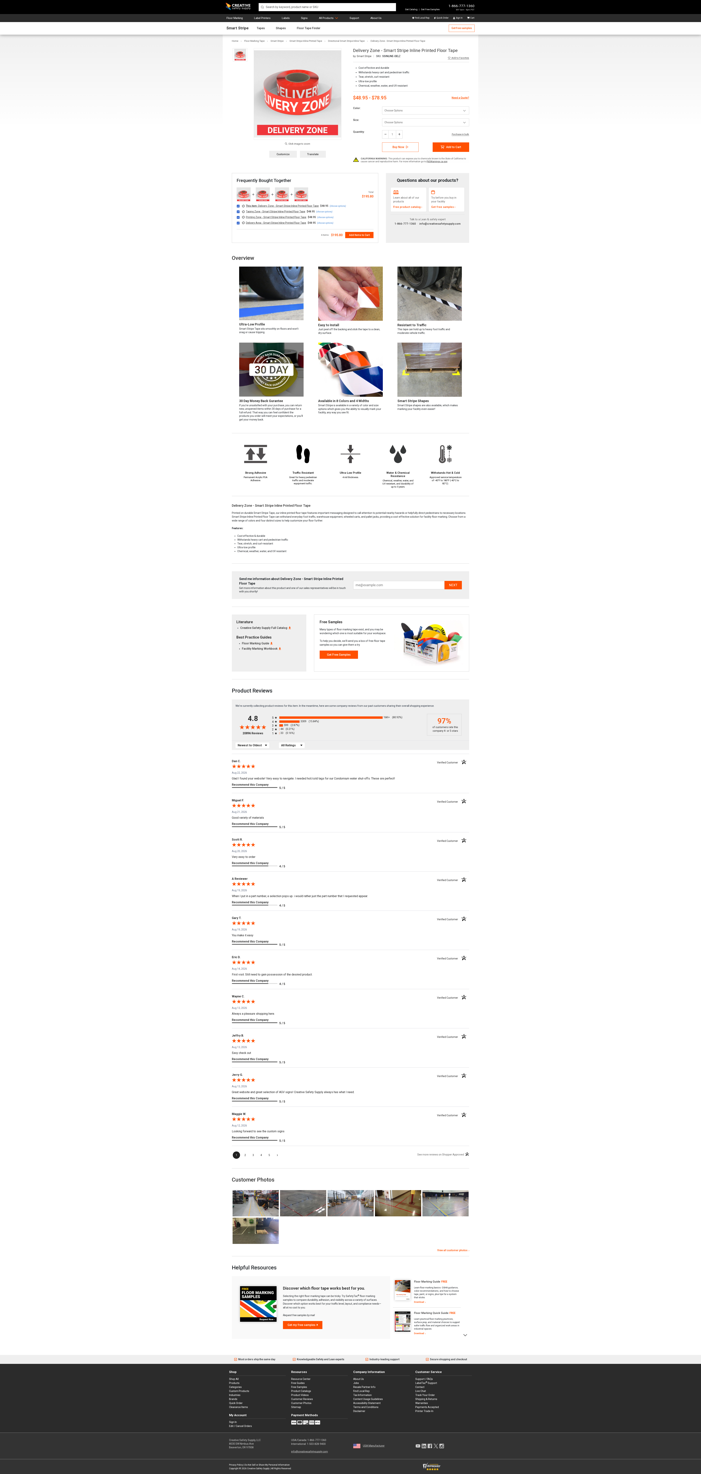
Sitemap (296, 1407)
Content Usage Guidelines (368, 1399)
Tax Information (362, 1395)
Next (465, 1335)
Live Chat (420, 1391)
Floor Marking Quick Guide (431, 1313)
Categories (235, 1387)
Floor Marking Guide (255, 643)
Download (419, 1302)
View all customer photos (452, 1250)
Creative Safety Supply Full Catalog (263, 628)
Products (234, 1383)
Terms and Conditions (365, 1407)
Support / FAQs (424, 1379)
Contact (419, 1387)
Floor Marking (235, 18)
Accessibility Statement (367, 1403)
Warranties (421, 1403)
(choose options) (338, 206)
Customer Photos (301, 1403)
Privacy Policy (236, 1465)
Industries (234, 1395)
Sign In (459, 18)
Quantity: (359, 131)
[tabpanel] (427, 1292)
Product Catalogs (301, 1391)
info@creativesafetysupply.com (440, 223)
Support (354, 18)
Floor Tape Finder (308, 28)
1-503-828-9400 (316, 1443)
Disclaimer (359, 1411)
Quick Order (442, 18)
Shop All (234, 1379)
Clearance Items (238, 1407)
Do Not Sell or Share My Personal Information (267, 1465)
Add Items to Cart (359, 235)
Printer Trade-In (424, 1411)
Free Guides (298, 1383)
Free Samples (299, 1387)
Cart (472, 18)
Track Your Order (425, 1395)
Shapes (281, 28)
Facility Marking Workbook (259, 648)
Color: (357, 108)
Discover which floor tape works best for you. (324, 1288)
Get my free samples (301, 1325)
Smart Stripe (237, 28)
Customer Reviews (302, 1399)
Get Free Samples (430, 9)
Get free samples (461, 28)
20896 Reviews (256, 733)
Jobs (356, 1383)
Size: (356, 120)
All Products (326, 18)
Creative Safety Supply (258, 1468)
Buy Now (398, 147)
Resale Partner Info (364, 1387)
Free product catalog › (407, 207)
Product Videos (300, 1395)
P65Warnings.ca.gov (437, 161)
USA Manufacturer (374, 1445)
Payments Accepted (427, 1407)
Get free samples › (443, 207)
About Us (376, 18)
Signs (304, 18)
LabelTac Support (426, 1382)
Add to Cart (453, 147)
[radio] (348, 717)
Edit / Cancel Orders (240, 1426)
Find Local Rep (422, 18)
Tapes (261, 28)
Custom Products (239, 1391)
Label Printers (262, 18)
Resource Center (301, 1379)
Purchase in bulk (460, 134)
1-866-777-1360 (461, 6)
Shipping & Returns (426, 1399)
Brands (233, 1399)
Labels (286, 18)
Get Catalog (411, 9)
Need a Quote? (460, 97)
